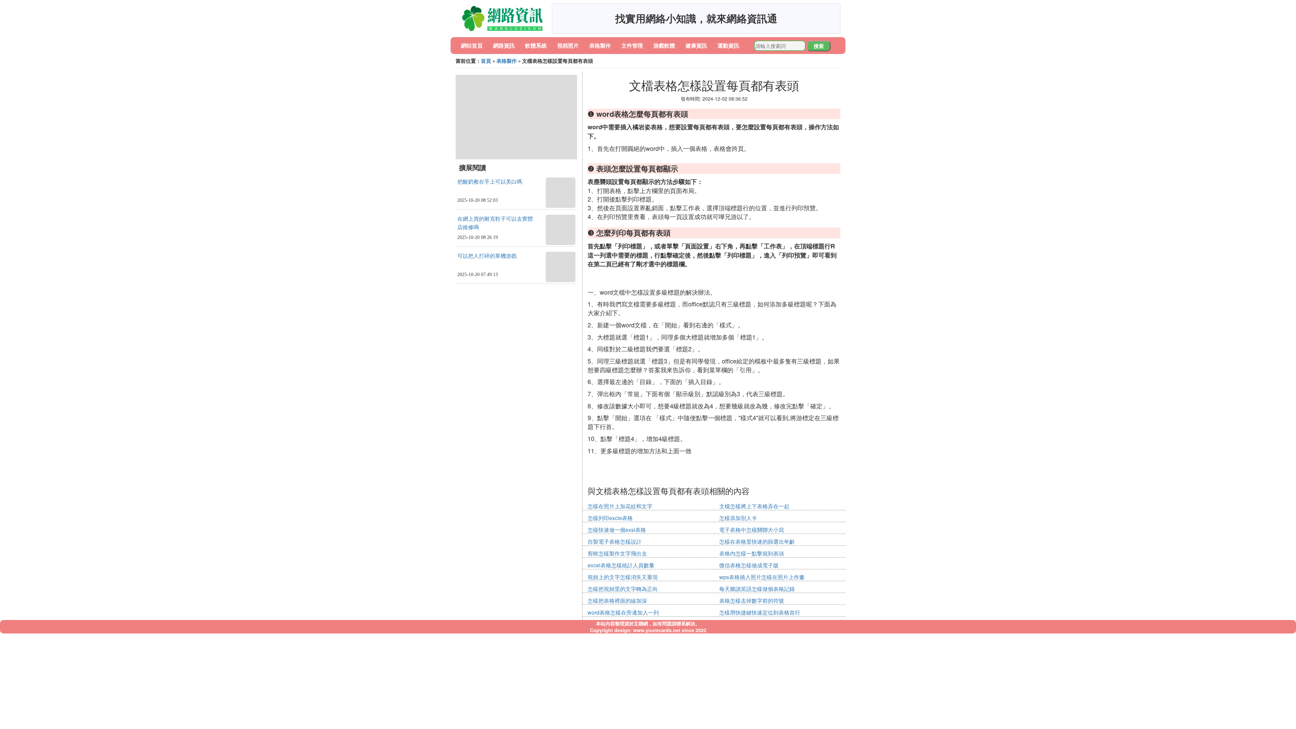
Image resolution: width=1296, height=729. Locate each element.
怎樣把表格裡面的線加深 (617, 600)
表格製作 (600, 45)
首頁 (486, 60)
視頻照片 (568, 45)
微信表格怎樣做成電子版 (749, 565)
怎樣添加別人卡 (738, 518)
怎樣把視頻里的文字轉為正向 (623, 589)
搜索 (819, 46)
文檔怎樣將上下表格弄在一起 (754, 506)
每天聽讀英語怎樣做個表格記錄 (757, 589)
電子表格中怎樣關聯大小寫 (751, 530)
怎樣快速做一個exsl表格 (617, 530)
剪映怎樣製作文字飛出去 (617, 553)
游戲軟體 (664, 45)
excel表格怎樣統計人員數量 (621, 565)
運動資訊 (728, 45)
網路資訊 (504, 45)
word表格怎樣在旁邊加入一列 (623, 612)
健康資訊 (696, 45)
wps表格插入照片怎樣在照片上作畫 (762, 577)
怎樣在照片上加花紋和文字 (620, 506)
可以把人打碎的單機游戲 (487, 256)
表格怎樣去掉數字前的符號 (751, 600)
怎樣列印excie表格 (610, 518)
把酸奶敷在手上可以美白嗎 (489, 182)
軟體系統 (536, 45)
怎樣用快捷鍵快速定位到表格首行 (759, 612)
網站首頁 (472, 45)
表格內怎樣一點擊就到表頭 (751, 553)
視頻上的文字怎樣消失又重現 (623, 577)
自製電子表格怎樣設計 (615, 541)
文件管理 (632, 45)
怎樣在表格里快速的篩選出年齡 (757, 541)
